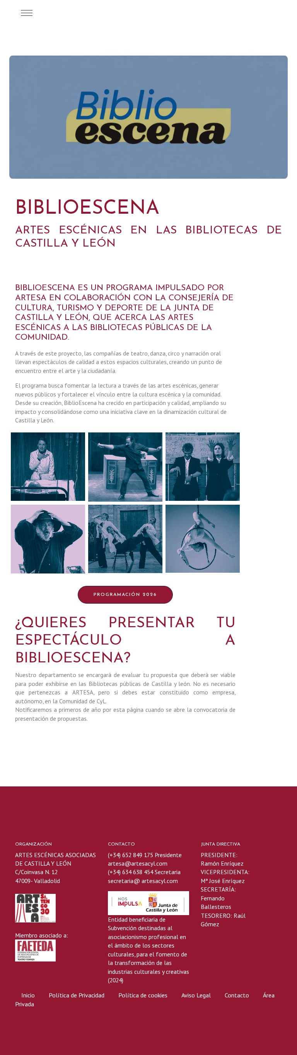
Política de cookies (143, 995)
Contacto (237, 995)
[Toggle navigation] (26, 12)
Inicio (28, 995)
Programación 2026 (125, 594)
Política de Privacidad (77, 995)
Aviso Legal (196, 995)
